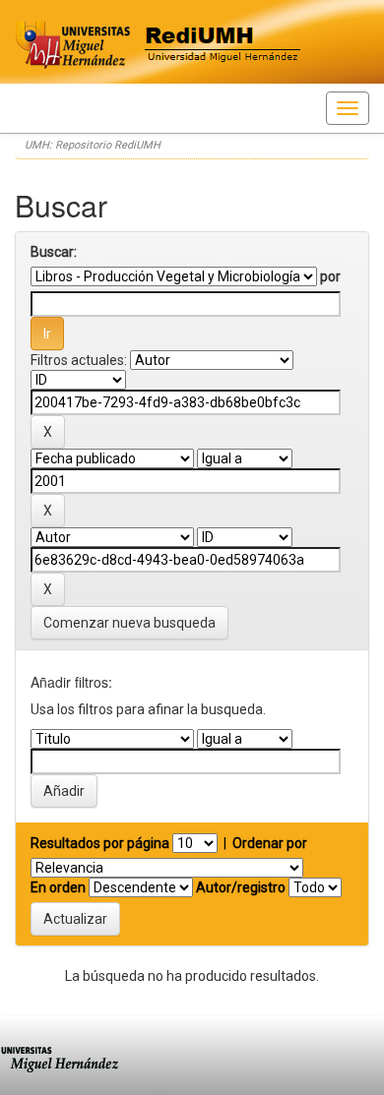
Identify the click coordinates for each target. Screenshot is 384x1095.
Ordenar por (269, 843)
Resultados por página (100, 843)
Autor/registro (241, 887)
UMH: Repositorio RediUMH (92, 145)
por (330, 276)
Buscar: (54, 252)
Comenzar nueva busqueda (129, 623)
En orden (58, 887)
